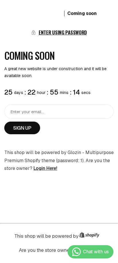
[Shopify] (91, 236)
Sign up (22, 128)
